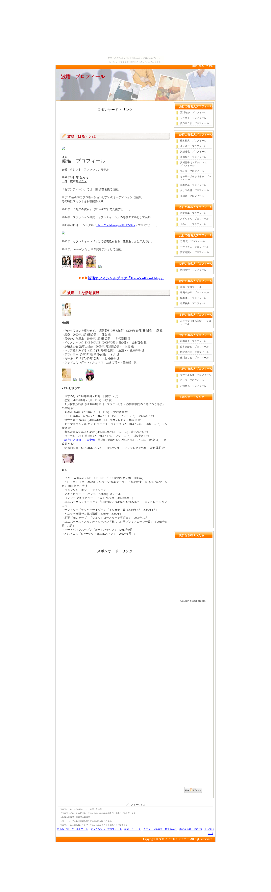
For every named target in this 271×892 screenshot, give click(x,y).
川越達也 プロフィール (193, 151)
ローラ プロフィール (192, 380)
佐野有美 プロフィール (193, 213)
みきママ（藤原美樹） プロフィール (195, 322)
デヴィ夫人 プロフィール (194, 247)
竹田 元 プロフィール (192, 241)
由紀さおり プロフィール (194, 352)
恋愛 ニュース (132, 829)
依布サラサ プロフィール (194, 123)
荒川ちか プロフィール (193, 112)
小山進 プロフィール (192, 195)
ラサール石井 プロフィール (195, 374)
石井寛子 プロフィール (193, 117)
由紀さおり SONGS (190, 829)
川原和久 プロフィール (193, 157)
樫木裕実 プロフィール (193, 140)
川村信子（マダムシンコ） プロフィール (195, 164)
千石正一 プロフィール (193, 224)
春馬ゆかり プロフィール (194, 292)
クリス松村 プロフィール (194, 190)
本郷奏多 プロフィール (193, 303)
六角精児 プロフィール (193, 385)
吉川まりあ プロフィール (194, 357)
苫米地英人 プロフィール (194, 252)
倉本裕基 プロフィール (193, 185)
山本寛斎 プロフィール (193, 341)
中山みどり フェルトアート (72, 829)
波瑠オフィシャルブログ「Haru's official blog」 (126, 278)
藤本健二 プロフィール (193, 298)
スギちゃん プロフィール (194, 218)
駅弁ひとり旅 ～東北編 (79, 439)
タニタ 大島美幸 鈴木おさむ (160, 829)
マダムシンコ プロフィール (106, 829)
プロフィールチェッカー (174, 839)
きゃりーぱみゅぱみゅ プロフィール (195, 178)
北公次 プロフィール (192, 171)
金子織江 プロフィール (193, 146)
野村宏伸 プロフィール (193, 269)
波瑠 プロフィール (83, 76)
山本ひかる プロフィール (194, 346)
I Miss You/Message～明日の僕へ (115, 225)
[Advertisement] (114, 120)
